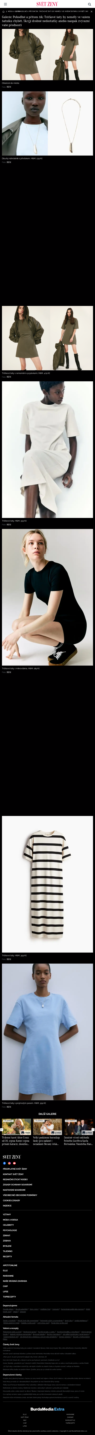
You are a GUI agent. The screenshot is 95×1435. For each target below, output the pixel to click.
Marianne (8, 1276)
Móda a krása (11, 11)
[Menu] (5, 4)
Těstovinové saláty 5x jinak (12, 1332)
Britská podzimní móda (11, 1323)
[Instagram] (9, 1163)
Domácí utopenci (65, 1337)
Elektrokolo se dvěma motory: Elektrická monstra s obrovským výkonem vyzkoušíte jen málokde (35, 1388)
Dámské (70, 1417)
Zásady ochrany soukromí (17, 1185)
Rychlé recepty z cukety (46, 1332)
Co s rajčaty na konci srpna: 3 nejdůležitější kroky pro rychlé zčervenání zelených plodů (32, 1394)
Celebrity (8, 1225)
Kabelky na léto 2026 (28, 1323)
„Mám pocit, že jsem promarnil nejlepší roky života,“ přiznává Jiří (25, 1357)
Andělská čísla (45, 1309)
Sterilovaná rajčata (29, 1332)
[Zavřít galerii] (91, 11)
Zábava (7, 1241)
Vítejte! (15, 1312)
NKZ (24, 1420)
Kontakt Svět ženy (13, 1174)
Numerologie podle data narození (72, 1309)
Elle (5, 1270)
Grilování (23, 1312)
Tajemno (7, 1251)
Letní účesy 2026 (43, 1323)
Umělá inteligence (80, 1321)
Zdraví (6, 1235)
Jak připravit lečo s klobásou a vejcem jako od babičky (38, 1337)
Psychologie (10, 1230)
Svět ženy (25, 1417)
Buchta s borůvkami (54, 1334)
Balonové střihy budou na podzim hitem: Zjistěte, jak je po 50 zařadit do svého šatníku (32, 1369)
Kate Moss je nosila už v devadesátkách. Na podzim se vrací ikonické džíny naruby (31, 1382)
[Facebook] (4, 1163)
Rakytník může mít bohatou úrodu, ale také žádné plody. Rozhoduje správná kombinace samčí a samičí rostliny (41, 1397)
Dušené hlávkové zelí (10, 1337)
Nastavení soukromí (14, 1190)
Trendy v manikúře (9, 1321)
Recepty (7, 1256)
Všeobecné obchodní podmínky (20, 1195)
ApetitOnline (10, 1265)
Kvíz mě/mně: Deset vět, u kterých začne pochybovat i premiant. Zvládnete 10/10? (31, 1360)
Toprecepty (9, 1297)
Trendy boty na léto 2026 (59, 1323)
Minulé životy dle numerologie (28, 1321)
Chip (5, 1286)
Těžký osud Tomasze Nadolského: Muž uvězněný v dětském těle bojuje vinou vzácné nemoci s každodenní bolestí (42, 1385)
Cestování (55, 1309)
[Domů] (47, 3)
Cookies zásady (11, 1200)
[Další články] (93, 1129)
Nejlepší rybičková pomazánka (20, 1334)
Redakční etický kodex (15, 1179)
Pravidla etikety (8, 1309)
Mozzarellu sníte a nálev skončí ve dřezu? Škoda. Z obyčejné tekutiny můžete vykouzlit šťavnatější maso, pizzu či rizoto (43, 1391)
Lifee (5, 1291)
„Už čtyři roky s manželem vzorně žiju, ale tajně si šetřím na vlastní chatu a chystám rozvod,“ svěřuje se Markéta (41, 1366)
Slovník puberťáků (21, 1309)
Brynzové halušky (39, 1334)
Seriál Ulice (68, 1321)
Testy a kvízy (34, 1309)
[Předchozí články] (1, 1129)
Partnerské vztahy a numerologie (51, 1321)
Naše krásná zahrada (15, 1281)
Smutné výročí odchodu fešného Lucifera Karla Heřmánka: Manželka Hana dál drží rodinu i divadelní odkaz (39, 1354)
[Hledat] (89, 3)
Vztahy (7, 1214)
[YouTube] (14, 1163)
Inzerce (7, 1206)
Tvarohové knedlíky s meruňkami (68, 1332)
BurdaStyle (70, 1420)
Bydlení (7, 1246)
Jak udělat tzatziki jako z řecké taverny (76, 1334)
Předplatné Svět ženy (15, 1169)
